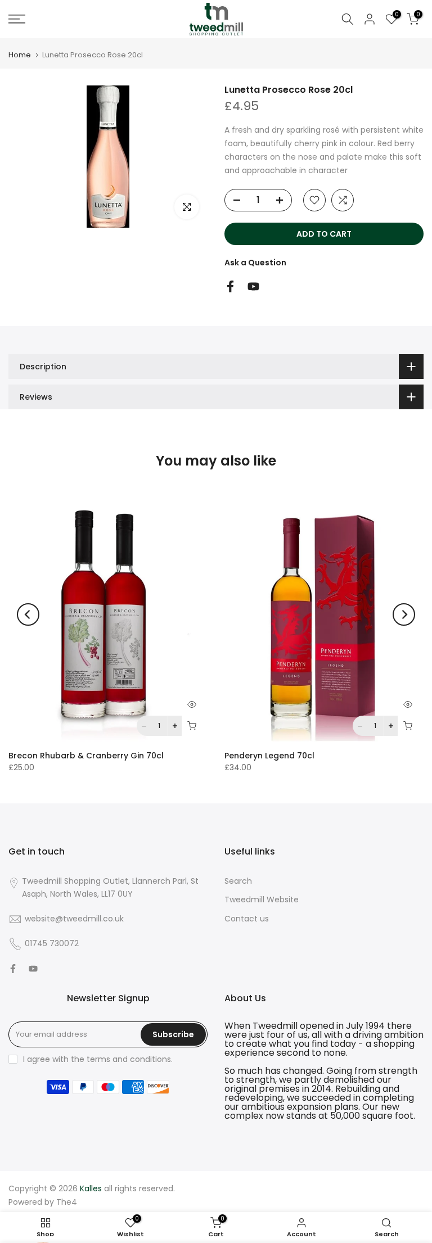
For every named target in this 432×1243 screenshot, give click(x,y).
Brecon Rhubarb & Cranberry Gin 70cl (86, 756)
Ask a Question (255, 262)
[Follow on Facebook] (230, 286)
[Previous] (28, 614)
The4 (66, 1202)
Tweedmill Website (261, 899)
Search (238, 881)
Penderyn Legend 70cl (269, 756)
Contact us (246, 918)
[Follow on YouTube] (253, 286)
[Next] (404, 614)
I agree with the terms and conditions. (98, 1059)
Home (19, 54)
